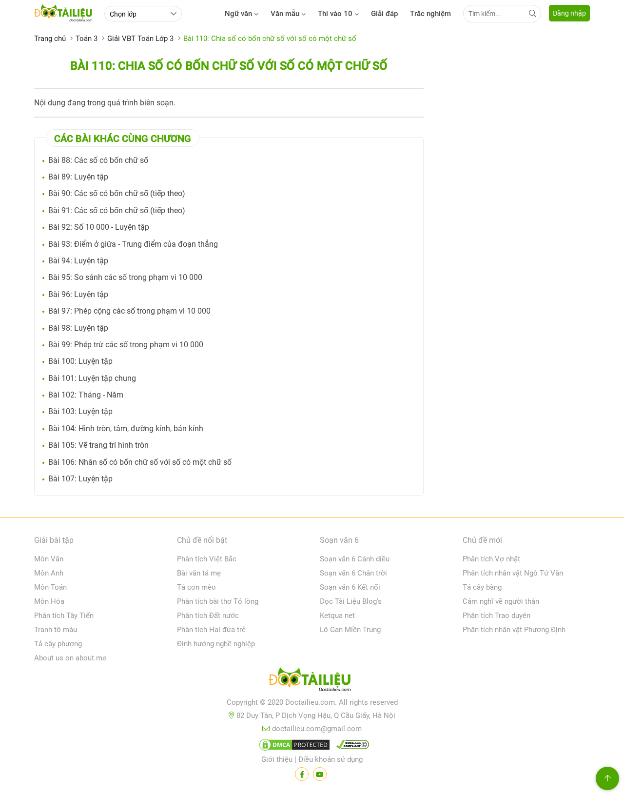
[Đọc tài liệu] (302, 774)
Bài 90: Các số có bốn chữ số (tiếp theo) (116, 193)
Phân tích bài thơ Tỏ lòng (217, 601)
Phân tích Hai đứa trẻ (211, 629)
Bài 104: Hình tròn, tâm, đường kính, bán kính (125, 428)
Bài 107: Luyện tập (80, 478)
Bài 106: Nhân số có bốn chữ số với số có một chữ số (140, 462)
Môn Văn (48, 559)
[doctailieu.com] (312, 681)
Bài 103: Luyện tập (80, 411)
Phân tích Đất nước (208, 615)
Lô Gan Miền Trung (350, 629)
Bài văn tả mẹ (199, 573)
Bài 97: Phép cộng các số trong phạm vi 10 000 (129, 311)
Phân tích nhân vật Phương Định (514, 629)
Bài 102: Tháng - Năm (85, 394)
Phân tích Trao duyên (496, 615)
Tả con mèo (196, 587)
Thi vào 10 (335, 13)
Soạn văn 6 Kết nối (350, 587)
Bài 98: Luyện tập (78, 328)
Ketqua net (337, 615)
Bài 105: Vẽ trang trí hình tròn (98, 445)
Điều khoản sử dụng (330, 759)
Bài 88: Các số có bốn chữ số (98, 160)
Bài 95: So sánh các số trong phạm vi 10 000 (125, 277)
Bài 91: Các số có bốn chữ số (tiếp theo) (116, 210)
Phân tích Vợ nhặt (491, 559)
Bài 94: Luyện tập (78, 260)
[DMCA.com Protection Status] (293, 746)
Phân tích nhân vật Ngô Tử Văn (513, 573)
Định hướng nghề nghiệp (216, 643)
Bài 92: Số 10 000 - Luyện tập (98, 227)
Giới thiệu (276, 759)
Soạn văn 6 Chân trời (353, 573)
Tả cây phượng (58, 643)
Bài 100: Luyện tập (80, 361)
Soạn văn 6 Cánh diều (355, 559)
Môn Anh (48, 573)
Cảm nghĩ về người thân (501, 601)
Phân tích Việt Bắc (206, 559)
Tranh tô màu (55, 629)
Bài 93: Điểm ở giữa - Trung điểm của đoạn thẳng (133, 244)
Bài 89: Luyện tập (78, 176)
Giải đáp (384, 13)
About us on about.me (70, 658)
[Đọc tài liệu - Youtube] (320, 774)
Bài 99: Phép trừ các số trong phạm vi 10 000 (125, 344)
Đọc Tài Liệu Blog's (351, 601)
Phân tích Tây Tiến (64, 615)
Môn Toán (50, 587)
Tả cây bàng (482, 587)
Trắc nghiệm (430, 13)
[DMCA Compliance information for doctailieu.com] (351, 746)
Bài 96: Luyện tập (78, 294)
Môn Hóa (49, 601)
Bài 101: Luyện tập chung (92, 378)
